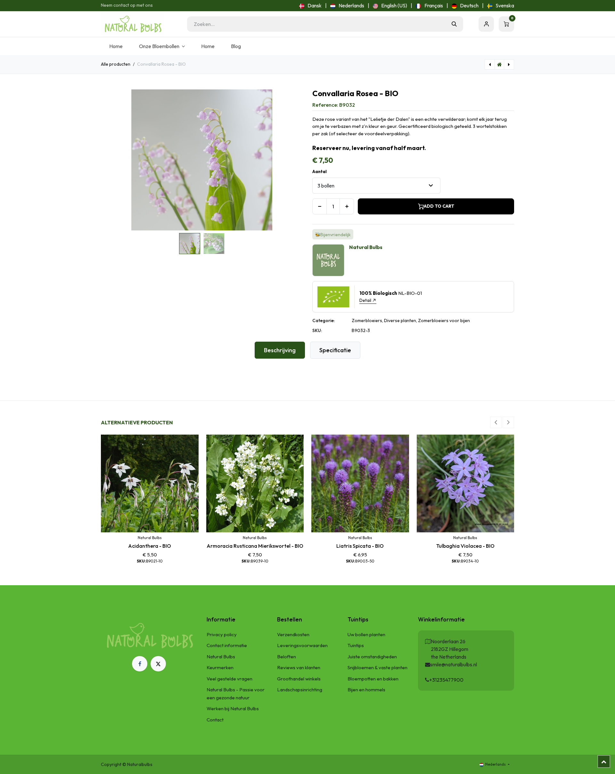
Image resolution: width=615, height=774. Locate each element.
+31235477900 (446, 680)
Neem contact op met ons (127, 5)
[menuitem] (310, 5)
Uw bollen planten (366, 634)
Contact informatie (227, 645)
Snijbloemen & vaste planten (377, 667)
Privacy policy (222, 634)
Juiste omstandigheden (372, 656)
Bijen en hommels (366, 690)
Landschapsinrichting (299, 690)
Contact (215, 720)
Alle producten (115, 64)
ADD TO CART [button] (439, 206)
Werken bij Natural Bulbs (233, 708)
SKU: (317, 330)
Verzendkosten (293, 634)
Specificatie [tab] (335, 350)
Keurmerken (220, 667)
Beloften (286, 656)
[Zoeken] (454, 24)
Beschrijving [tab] (280, 350)
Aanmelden (486, 24)
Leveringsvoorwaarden (302, 645)
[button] (111, 160)
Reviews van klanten (298, 667)
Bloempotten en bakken (373, 679)
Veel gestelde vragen (229, 679)
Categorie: (323, 320)
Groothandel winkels (299, 679)
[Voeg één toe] (347, 206)
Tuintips (356, 645)
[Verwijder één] (319, 206)
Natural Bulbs (221, 656)
